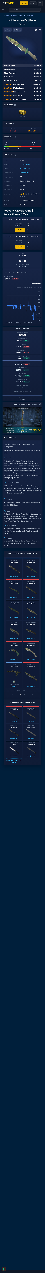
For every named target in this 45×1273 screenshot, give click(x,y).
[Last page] (33, 694)
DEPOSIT (20, 247)
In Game (8, 30)
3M (14, 273)
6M (18, 273)
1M (10, 273)
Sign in (24, 3)
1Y (22, 273)
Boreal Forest (29, 16)
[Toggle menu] (40, 3)
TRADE (20, 230)
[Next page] (28, 694)
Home (6, 16)
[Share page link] (40, 30)
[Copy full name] (36, 30)
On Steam (17, 30)
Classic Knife (16, 16)
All (26, 273)
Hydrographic (24, 172)
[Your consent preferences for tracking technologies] (4, 1269)
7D (6, 273)
